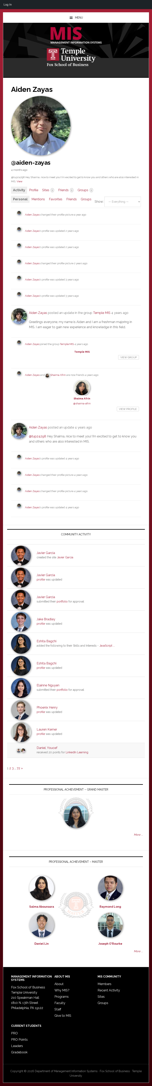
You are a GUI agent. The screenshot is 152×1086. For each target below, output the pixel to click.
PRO (14, 1033)
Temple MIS (76, 36)
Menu (79, 17)
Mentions (38, 199)
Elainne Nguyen (48, 685)
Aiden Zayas (32, 214)
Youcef (52, 748)
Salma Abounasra (41, 906)
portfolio (62, 601)
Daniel (41, 748)
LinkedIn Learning (77, 752)
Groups (85, 190)
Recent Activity (109, 990)
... (114, 645)
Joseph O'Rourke (110, 943)
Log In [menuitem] (8, 4)
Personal (20, 199)
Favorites (55, 199)
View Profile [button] (128, 409)
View (19, 181)
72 (18, 768)
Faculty (59, 1003)
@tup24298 (37, 436)
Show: (99, 201)
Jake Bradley (46, 619)
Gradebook (19, 1052)
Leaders (17, 1046)
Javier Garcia (46, 553)
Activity (19, 190)
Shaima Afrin (58, 374)
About (59, 984)
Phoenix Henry (47, 707)
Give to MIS (62, 1016)
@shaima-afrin (82, 403)
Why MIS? (61, 990)
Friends (65, 190)
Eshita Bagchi (46, 641)
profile (41, 579)
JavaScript (105, 645)
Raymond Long (110, 906)
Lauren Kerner (47, 729)
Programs (61, 997)
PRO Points (19, 1039)
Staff (57, 1009)
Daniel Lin (41, 943)
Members (104, 984)
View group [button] (128, 357)
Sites (47, 190)
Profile (33, 190)
